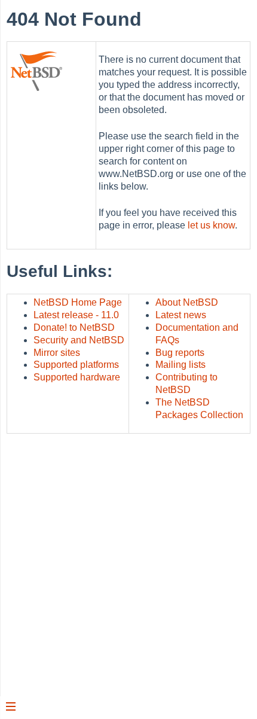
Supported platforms (76, 365)
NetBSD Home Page (77, 302)
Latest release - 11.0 (76, 315)
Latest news (180, 315)
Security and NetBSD (78, 340)
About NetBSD (186, 302)
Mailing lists (180, 365)
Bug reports (179, 353)
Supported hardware (76, 377)
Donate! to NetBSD (74, 327)
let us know (211, 225)
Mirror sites (56, 353)
